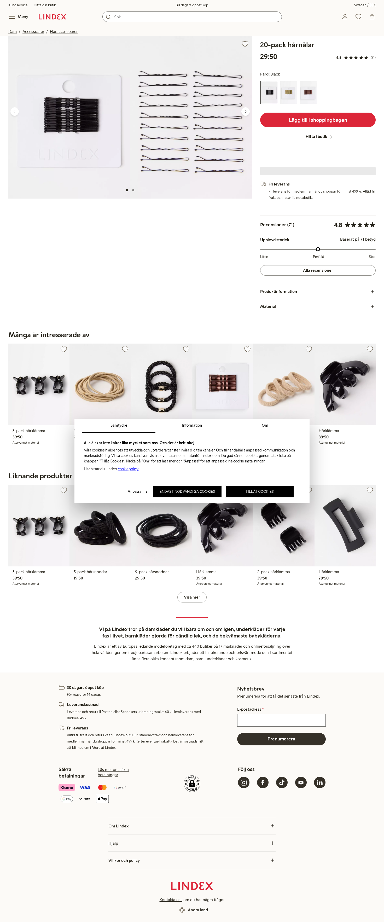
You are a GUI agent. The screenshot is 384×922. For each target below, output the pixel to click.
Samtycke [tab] (118, 425)
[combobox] (192, 16)
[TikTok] (282, 782)
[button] (69, 117)
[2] (133, 190)
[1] (127, 190)
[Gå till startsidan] (52, 16)
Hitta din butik (45, 5)
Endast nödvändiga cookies (187, 491)
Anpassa (135, 491)
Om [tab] (265, 425)
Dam (12, 31)
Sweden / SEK (365, 5)
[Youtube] (301, 782)
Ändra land (198, 909)
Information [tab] (192, 425)
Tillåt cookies (260, 491)
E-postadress (250, 709)
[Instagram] (243, 782)
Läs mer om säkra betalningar (113, 772)
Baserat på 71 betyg (358, 239)
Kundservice (17, 5)
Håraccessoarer (64, 31)
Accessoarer (33, 31)
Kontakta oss (171, 899)
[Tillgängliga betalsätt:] (102, 793)
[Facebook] (263, 782)
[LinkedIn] (319, 782)
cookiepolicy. (128, 469)
